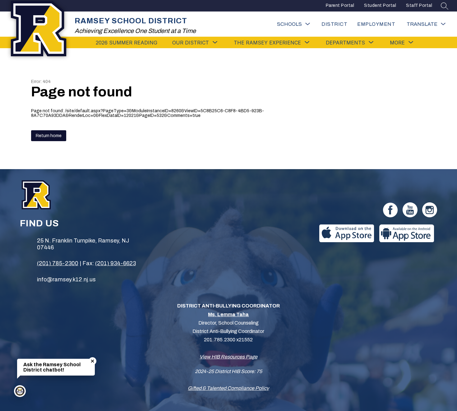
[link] (376, 24)
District (334, 24)
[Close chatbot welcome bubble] (92, 361)
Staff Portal (419, 5)
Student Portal (380, 5)
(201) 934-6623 (115, 263)
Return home (49, 135)
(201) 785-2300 (57, 263)
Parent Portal (340, 5)
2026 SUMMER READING (126, 42)
